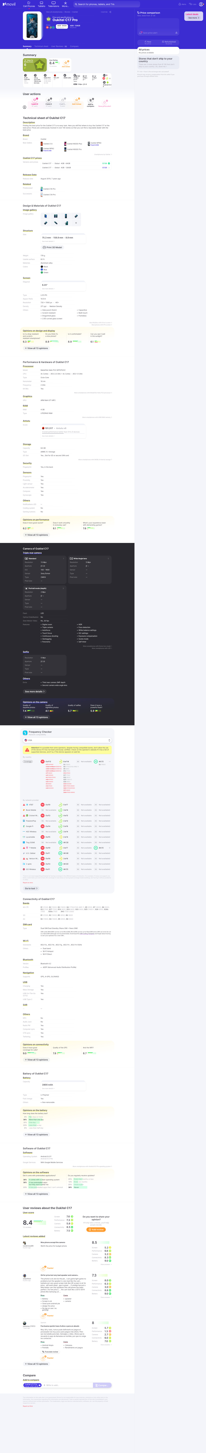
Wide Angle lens (80, 558)
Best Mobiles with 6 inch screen (100, 322)
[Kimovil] (9, 4)
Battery (27, 1077)
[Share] (110, 12)
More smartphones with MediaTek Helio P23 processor (92, 392)
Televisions (53, 6)
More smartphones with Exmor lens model (97, 646)
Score (25, 425)
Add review (97, 1229)
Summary (27, 46)
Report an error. (28, 882)
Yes (42, 455)
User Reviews (59, 46)
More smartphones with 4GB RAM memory (96, 417)
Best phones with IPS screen (101, 325)
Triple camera (47, 627)
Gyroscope (27, 495)
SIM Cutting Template (87, 933)
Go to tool (30, 888)
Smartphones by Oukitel (102, 154)
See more (192, 18)
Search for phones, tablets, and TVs (96, 4)
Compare (74, 46)
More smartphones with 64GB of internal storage (94, 459)
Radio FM (26, 1025)
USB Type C (27, 999)
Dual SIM (44, 928)
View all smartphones (54, 12)
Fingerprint (27, 476)
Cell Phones (29, 6)
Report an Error (28, 1406)
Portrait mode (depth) (37, 588)
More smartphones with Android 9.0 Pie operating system (92, 1166)
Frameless (82, 316)
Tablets (41, 6)
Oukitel (75, 12)
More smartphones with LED (101, 648)
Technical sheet (41, 46)
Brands (67, 12)
